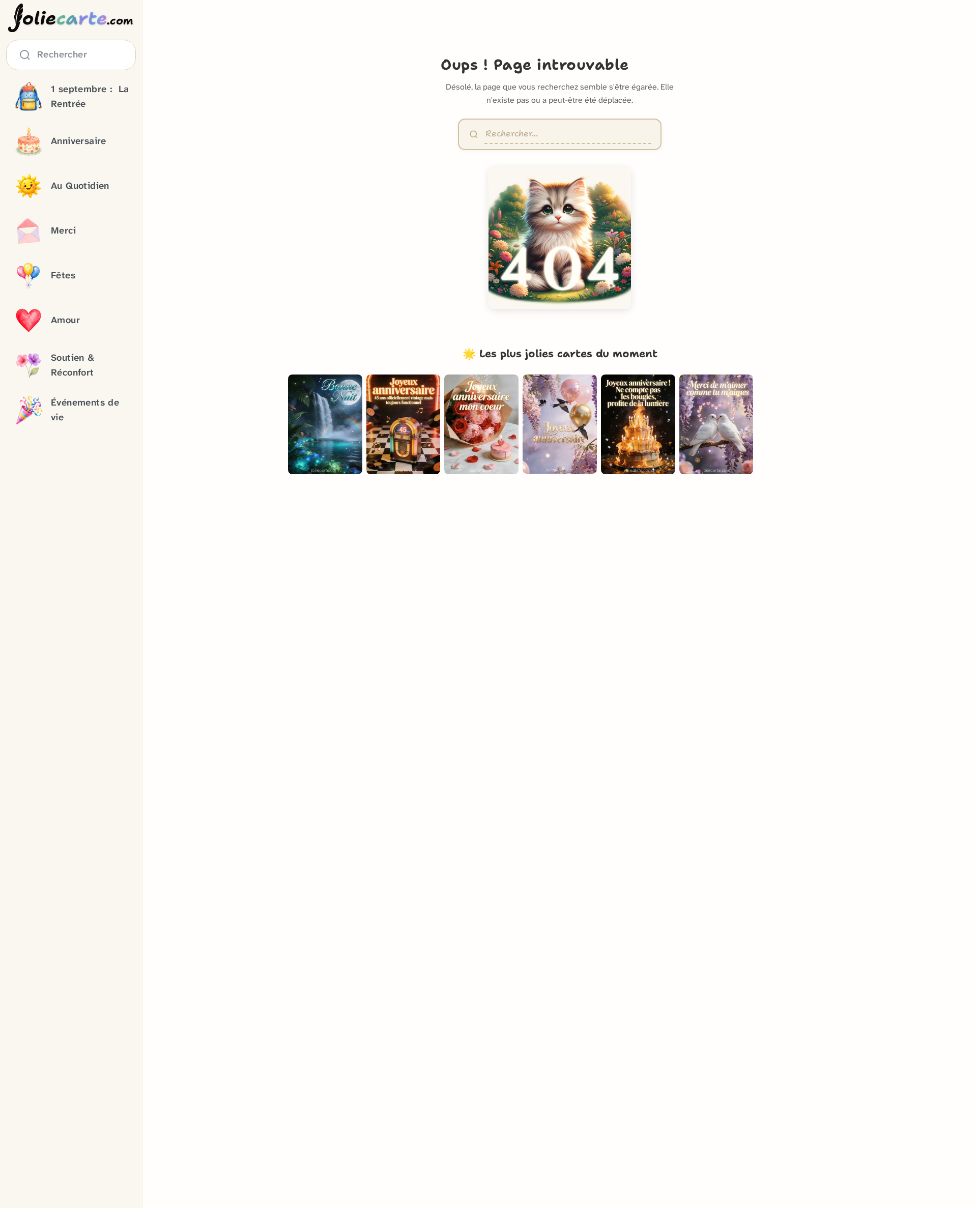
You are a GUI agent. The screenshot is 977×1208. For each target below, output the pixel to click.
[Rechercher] (473, 134)
